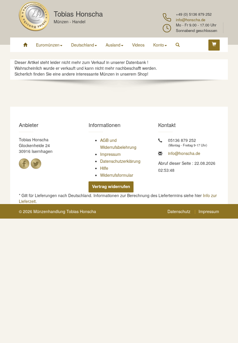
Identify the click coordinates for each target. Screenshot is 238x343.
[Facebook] (24, 163)
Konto (158, 45)
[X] (36, 163)
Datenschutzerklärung (120, 161)
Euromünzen (47, 45)
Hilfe (104, 168)
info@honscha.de (190, 19)
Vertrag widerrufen (111, 186)
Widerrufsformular (116, 175)
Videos (138, 45)
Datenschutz (178, 211)
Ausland (113, 45)
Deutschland (82, 45)
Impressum (110, 154)
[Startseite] (25, 44)
